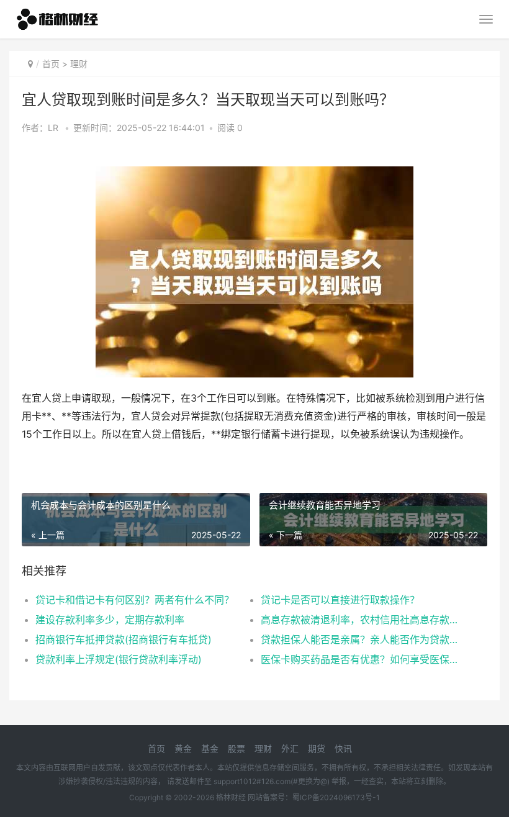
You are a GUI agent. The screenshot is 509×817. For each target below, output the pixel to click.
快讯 (343, 748)
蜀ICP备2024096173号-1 (336, 797)
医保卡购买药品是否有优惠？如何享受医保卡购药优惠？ (362, 659)
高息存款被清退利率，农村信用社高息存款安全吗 (362, 619)
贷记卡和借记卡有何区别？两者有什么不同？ (134, 600)
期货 (316, 748)
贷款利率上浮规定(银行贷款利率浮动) (118, 659)
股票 (236, 748)
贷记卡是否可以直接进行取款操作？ (340, 600)
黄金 (183, 748)
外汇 (290, 748)
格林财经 (231, 797)
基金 (209, 748)
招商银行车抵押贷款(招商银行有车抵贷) (123, 639)
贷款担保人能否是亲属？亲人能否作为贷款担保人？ (362, 639)
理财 (79, 63)
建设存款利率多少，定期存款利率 (109, 619)
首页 (51, 63)
